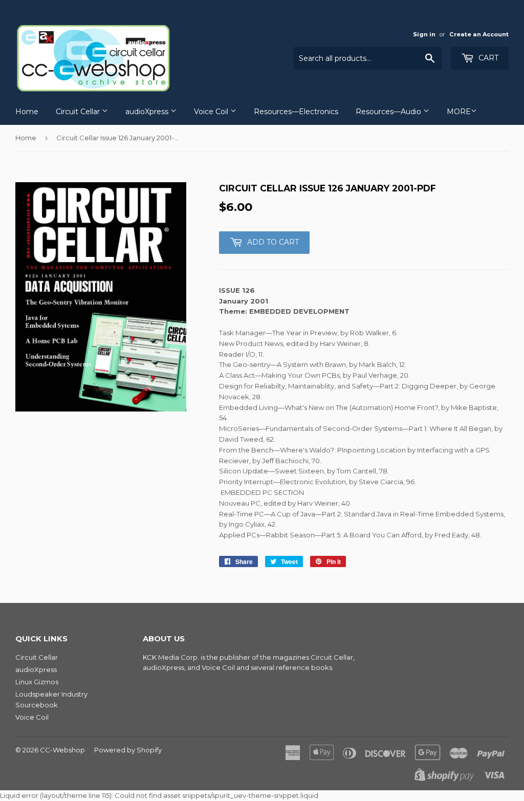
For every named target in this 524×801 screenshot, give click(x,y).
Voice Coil (212, 111)
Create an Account (479, 34)
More (459, 111)
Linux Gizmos (36, 682)
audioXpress (147, 111)
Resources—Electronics (296, 111)
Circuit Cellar (79, 111)
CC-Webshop (62, 750)
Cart (487, 57)
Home (26, 111)
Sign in (424, 34)
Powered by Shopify (128, 750)
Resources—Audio (389, 111)
